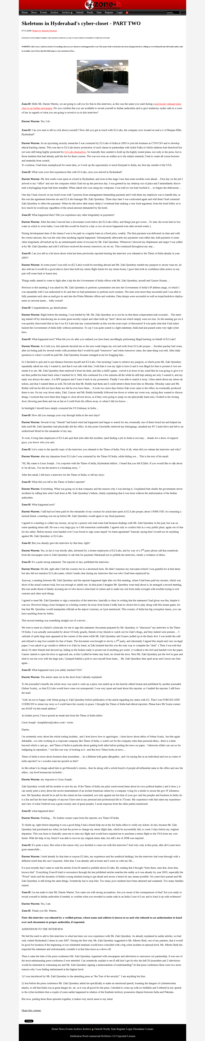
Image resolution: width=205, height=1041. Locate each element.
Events (43, 12)
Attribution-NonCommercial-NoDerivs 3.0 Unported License (102, 1036)
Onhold (79, 12)
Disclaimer (138, 1028)
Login (120, 12)
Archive (54, 12)
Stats (99, 12)
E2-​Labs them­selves (75, 151)
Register (109, 12)
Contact (149, 1028)
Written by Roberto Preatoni (44, 31)
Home (25, 12)
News (34, 12)
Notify (90, 12)
